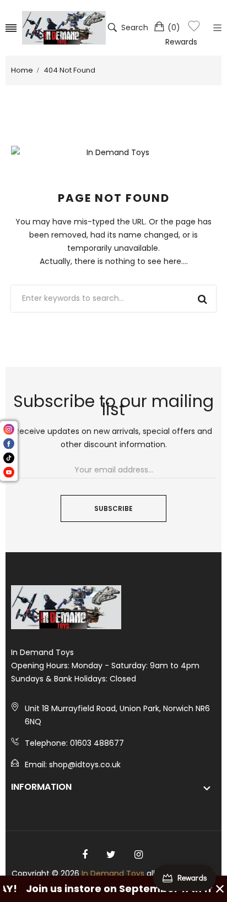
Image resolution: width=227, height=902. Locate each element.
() (173, 27)
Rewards (181, 41)
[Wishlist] (194, 27)
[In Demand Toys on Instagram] (138, 854)
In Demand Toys (113, 873)
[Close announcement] (220, 889)
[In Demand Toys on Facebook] (84, 854)
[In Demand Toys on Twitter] (111, 854)
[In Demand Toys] (64, 28)
